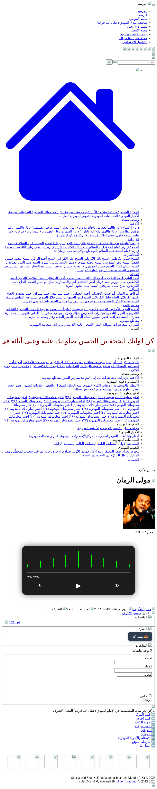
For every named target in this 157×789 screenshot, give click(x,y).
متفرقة (97, 389)
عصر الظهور (130, 389)
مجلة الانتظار (138, 30)
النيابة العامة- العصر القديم (73, 317)
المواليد (134, 289)
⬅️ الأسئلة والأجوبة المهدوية (136, 738)
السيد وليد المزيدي (45, 301)
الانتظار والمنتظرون (125, 385)
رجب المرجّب (43, 451)
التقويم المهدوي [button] (128, 447)
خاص (143, 696)
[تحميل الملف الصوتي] (40, 585)
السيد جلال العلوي (50, 297)
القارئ (146, 613)
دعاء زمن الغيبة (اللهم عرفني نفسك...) (57, 227)
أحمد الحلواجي (113, 278)
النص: (148, 674)
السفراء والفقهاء (55, 385)
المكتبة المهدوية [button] (128, 358)
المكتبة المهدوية (128, 212)
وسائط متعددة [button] (129, 374)
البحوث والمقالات (96, 362)
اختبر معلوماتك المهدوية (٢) (83, 397)
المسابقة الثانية (107, 443)
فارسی (142, 15)
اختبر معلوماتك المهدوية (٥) (104, 401)
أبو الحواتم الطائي (127, 293)
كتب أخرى (115, 362)
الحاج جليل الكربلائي (112, 285)
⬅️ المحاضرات (145, 726)
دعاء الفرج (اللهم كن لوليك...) (76, 235)
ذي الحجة (89, 455)
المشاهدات (82, 609)
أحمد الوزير (118, 282)
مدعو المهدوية (111, 389)
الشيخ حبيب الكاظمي (124, 258)
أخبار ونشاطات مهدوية (44, 436)
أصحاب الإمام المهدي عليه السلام (89, 385)
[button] (70, 208)
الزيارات (133, 239)
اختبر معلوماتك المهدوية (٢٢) (101, 420)
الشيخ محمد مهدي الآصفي (84, 262)
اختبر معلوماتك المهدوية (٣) (46, 397)
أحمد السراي (41, 293)
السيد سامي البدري (53, 262)
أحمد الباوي (131, 278)
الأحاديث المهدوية (108, 309)
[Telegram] (149, 49)
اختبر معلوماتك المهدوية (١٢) (101, 408)
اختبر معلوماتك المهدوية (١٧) (41, 412)
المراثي (134, 274)
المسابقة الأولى (128, 443)
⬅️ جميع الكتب (145, 722)
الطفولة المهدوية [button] (128, 424)
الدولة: (147, 666)
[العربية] (149, 351)
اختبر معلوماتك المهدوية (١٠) (52, 405)
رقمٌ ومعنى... (45, 317)
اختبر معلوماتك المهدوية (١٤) (23, 408)
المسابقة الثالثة (86, 443)
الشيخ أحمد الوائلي (43, 258)
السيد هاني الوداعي (71, 301)
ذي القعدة (103, 455)
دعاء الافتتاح (130, 227)
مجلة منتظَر (131, 428)
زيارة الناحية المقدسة (19, 247)
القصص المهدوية (111, 428)
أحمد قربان (103, 282)
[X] (145, 49)
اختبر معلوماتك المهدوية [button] (123, 393)
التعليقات (56, 609)
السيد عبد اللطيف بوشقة (21, 297)
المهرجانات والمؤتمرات (109, 313)
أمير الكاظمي (85, 282)
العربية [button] (143, 4)
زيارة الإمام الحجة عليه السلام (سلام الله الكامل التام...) (91, 247)
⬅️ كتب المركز (145, 714)
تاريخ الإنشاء (120, 609)
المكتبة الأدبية (39, 366)
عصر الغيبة (14, 385)
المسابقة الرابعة (64, 443)
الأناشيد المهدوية (88, 428)
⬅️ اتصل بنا (147, 745)
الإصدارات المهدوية (73, 436)
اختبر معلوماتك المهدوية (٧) (29, 401)
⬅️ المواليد (148, 734)
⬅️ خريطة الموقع (143, 741)
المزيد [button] (135, 328)
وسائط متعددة (107, 212)
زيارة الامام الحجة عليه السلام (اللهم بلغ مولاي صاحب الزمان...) (96, 251)
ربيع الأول (96, 451)
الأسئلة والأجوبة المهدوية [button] (123, 381)
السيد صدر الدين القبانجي (23, 262)
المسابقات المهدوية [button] (126, 439)
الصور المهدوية (85, 309)
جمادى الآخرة (62, 451)
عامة (79, 324)
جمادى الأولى (81, 451)
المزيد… (83, 270)
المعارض (86, 313)
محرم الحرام (130, 451)
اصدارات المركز (97, 436)
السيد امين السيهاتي (77, 297)
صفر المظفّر (112, 451)
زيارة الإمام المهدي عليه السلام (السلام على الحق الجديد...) (99, 243)
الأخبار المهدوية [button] (129, 432)
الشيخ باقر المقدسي (116, 262)
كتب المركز (131, 362)
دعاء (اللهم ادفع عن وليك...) (98, 231)
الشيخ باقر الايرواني (96, 258)
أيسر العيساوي (65, 282)
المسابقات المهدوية (104, 216)
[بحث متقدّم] (115, 62)
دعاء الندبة (38, 231)
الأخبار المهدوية (128, 216)
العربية (142, 11)
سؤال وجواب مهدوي (66, 313)
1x (117, 585)
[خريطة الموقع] (125, 49)
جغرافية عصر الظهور (105, 317)
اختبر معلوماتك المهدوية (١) (120, 397)
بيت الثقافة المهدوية (133, 34)
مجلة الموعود (138, 18)
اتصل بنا (64, 216)
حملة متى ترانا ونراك (133, 38)
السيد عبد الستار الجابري (36, 266)
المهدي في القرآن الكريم (66, 362)
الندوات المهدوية (27, 309)
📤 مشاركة (140, 636)
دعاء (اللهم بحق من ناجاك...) (102, 227)
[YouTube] (137, 49)
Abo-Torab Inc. (127, 781)
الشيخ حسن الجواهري (99, 266)
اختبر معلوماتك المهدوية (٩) (91, 405)
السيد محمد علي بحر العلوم (107, 270)
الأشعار (88, 324)
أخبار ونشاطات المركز (124, 436)
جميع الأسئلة (82, 389)
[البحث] (109, 62)
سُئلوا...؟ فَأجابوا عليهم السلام (32, 313)
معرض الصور (130, 305)
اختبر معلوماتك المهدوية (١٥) (120, 412)
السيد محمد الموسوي (99, 301)
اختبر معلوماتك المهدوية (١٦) (80, 412)
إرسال (147, 700)
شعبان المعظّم (23, 451)
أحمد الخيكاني (93, 278)
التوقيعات (72, 366)
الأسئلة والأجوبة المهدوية (80, 212)
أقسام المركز (129, 309)
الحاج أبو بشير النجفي (40, 282)
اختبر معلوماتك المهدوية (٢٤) (23, 420)
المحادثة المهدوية (41, 324)
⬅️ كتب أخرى (145, 718)
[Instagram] (141, 49)
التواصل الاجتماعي (134, 42)
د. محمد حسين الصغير (68, 266)
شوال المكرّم (119, 455)
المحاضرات (131, 254)
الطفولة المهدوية (19, 212)
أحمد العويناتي (55, 278)
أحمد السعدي (74, 278)
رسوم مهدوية (48, 309)
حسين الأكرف (141, 609)
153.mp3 (14, 622)
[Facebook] (153, 49)
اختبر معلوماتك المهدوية (47, 212)
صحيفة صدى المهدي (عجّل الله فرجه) (121, 22)
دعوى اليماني (20, 366)
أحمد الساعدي (60, 293)
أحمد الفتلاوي (23, 293)
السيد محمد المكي (126, 301)
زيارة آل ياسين (44, 247)
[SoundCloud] (133, 49)
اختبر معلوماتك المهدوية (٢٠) (49, 416)
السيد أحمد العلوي (86, 285)
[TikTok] (129, 49)
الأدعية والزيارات (64, 324)
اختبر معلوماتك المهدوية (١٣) (62, 408)
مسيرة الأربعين (137, 26)
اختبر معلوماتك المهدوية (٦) (66, 401)
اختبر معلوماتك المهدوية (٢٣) (62, 420)
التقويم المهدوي (80, 216)
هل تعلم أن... (66, 309)
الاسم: (148, 658)
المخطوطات (56, 366)
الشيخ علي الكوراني (69, 258)
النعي (98, 324)
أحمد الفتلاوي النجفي (31, 278)
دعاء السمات (70, 231)
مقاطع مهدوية (129, 320)
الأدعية (134, 223)
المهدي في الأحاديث (36, 362)
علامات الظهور (33, 385)
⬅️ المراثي (148, 730)
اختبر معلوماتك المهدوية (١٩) (88, 416)
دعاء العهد (53, 231)
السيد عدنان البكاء (126, 266)
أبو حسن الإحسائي (102, 293)
